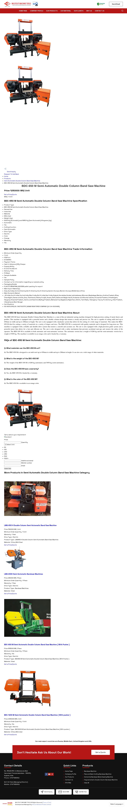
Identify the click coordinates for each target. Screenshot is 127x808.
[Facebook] (46, 775)
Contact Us (99, 11)
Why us (89, 11)
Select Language (116, 804)
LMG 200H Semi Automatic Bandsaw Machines (23, 574)
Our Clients (78, 11)
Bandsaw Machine (90, 771)
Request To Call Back (11, 174)
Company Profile (36, 11)
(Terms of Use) (47, 802)
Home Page (23, 11)
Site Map (68, 783)
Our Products (52, 11)
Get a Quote (100, 752)
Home (6, 176)
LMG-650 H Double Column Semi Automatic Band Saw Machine (30, 525)
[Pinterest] (52, 775)
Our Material (66, 11)
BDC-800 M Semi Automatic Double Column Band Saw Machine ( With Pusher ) (37, 644)
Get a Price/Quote (10, 194)
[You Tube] (49, 775)
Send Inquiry (11, 172)
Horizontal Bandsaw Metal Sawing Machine (98, 777)
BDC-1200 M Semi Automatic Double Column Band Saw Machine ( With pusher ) (37, 715)
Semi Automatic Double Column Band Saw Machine (22, 181)
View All (86, 783)
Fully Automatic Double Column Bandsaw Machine (101, 780)
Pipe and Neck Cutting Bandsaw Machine (97, 774)
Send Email (116, 4)
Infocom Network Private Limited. (41, 804)
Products (7, 179)
